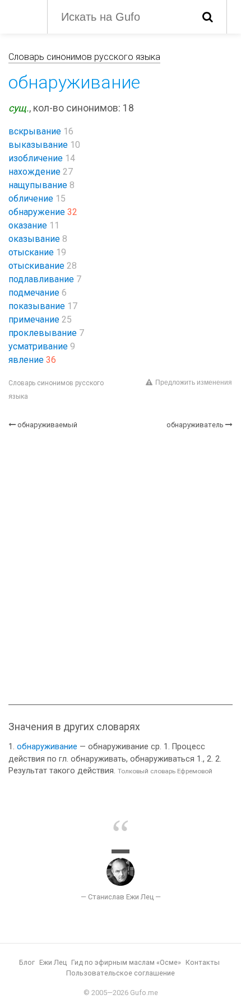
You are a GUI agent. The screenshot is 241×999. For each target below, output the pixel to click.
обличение (30, 198)
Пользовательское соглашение (120, 973)
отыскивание (36, 265)
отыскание (31, 252)
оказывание (34, 239)
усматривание (38, 346)
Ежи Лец (53, 962)
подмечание (33, 292)
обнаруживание (47, 746)
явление (26, 359)
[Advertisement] (120, 567)
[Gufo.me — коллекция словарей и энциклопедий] (22, 15)
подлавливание (41, 279)
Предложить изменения (193, 382)
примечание (33, 319)
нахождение (34, 171)
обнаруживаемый (47, 425)
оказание (27, 225)
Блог (27, 962)
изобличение (35, 158)
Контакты (203, 962)
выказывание (38, 144)
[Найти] (207, 17)
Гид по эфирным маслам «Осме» (126, 962)
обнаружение (36, 212)
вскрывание (34, 131)
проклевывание (42, 333)
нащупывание (37, 185)
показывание (36, 306)
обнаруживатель (195, 425)
